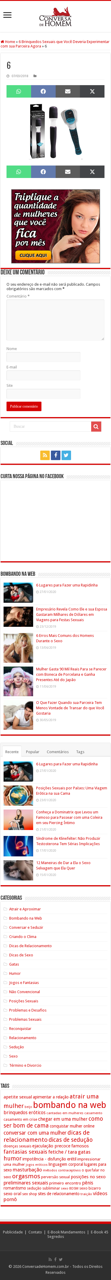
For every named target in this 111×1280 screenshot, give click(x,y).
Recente (12, 752)
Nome (12, 348)
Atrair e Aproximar (25, 909)
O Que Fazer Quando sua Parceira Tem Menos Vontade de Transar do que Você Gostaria (70, 707)
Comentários (58, 752)
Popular (32, 752)
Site (10, 385)
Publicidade (13, 1232)
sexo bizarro (90, 1188)
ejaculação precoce (51, 1146)
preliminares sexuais (26, 1183)
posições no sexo (88, 1176)
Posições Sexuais (23, 1001)
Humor (15, 973)
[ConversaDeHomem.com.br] (55, 16)
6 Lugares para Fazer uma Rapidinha (67, 585)
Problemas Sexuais (25, 1019)
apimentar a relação (51, 1097)
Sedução (16, 1047)
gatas (84, 1152)
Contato (35, 1232)
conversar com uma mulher (35, 1133)
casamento (93, 1113)
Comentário (18, 296)
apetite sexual (18, 1097)
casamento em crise (20, 1119)
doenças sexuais (17, 1146)
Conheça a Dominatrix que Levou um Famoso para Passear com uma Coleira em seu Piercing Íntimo (69, 817)
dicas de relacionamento (47, 1136)
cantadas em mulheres (64, 1113)
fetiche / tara (62, 1152)
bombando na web (69, 1105)
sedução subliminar (43, 1188)
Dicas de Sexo (21, 955)
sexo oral (12, 1193)
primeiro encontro (65, 1183)
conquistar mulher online (72, 1126)
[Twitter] (66, 455)
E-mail (12, 367)
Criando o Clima (22, 936)
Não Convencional (24, 992)
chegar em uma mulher (63, 1119)
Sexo (13, 1056)
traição (86, 1194)
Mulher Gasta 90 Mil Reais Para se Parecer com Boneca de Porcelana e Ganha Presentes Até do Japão (71, 674)
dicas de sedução (71, 1139)
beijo (28, 1107)
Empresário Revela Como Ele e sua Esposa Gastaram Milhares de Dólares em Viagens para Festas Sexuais (71, 614)
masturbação (27, 1170)
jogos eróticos (37, 1165)
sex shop (29, 1194)
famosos (80, 1146)
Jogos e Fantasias (24, 982)
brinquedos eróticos (25, 1112)
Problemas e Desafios (27, 1010)
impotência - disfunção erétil (49, 1158)
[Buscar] (96, 427)
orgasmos (26, 1176)
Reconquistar (20, 1028)
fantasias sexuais (25, 1152)
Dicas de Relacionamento (30, 946)
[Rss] (45, 455)
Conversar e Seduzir (26, 927)
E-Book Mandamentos (66, 1232)
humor (13, 1158)
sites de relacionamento (59, 1193)
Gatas (14, 964)
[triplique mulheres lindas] (55, 226)
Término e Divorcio (25, 1065)
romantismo (15, 1188)
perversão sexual (55, 1177)
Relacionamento (22, 1038)
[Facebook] (55, 455)
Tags (80, 752)
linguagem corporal (66, 1164)
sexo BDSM (69, 1188)
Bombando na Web (25, 918)
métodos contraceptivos (62, 1170)
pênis (87, 1183)
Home (9, 41)
